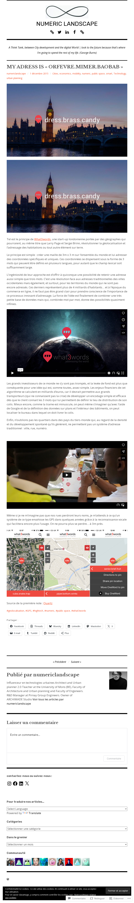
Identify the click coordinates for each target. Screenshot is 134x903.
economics (65, 73)
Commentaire (114, 758)
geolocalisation (16, 610)
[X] (27, 783)
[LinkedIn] (21, 783)
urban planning (14, 78)
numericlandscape (16, 73)
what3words (79, 610)
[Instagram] (9, 783)
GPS (29, 610)
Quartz (47, 603)
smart (109, 73)
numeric (86, 73)
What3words (42, 239)
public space (98, 73)
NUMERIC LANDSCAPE (67, 23)
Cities (55, 73)
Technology (120, 73)
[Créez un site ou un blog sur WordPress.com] (8, 879)
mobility (76, 73)
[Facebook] (15, 783)
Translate (35, 813)
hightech (38, 610)
